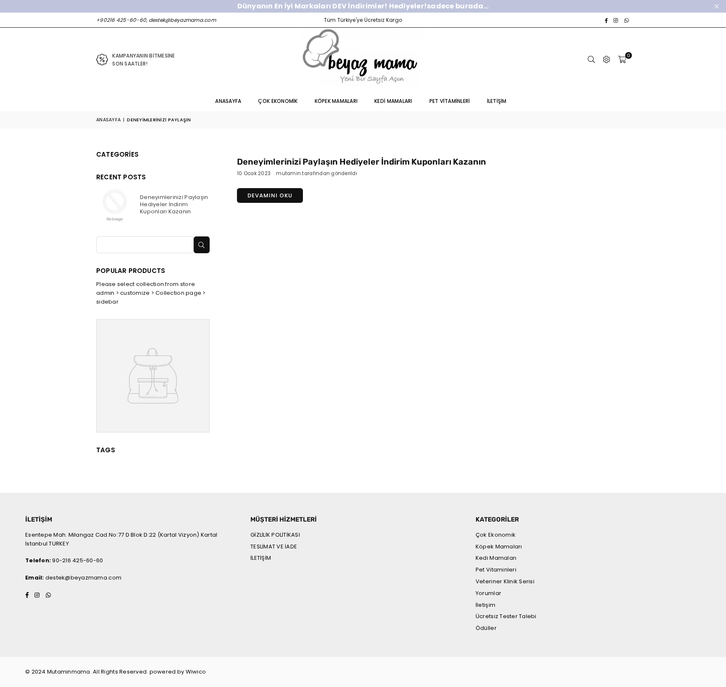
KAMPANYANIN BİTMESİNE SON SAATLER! (143, 59)
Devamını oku (269, 195)
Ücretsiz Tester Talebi (506, 616)
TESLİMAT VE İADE (273, 547)
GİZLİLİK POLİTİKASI (275, 535)
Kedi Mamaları (393, 101)
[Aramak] (591, 59)
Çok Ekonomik (277, 101)
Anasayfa (228, 101)
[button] (622, 59)
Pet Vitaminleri (449, 101)
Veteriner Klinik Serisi (505, 581)
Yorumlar (488, 593)
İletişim (497, 101)
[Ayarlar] (606, 59)
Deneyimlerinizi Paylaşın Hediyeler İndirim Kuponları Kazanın (361, 162)
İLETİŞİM (260, 558)
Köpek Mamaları (336, 101)
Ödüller (486, 628)
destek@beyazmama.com (83, 578)
